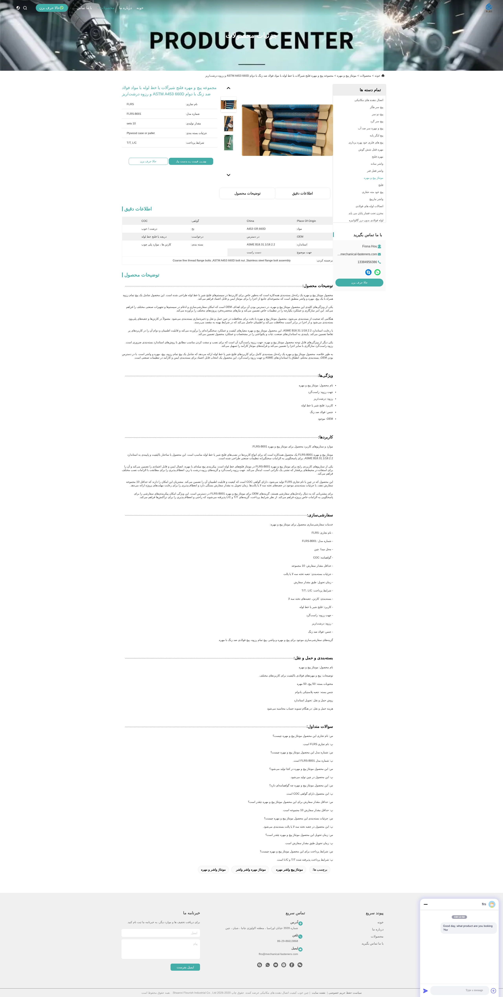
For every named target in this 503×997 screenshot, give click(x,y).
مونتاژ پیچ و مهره (346, 75)
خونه (140, 8)
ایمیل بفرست (185, 967)
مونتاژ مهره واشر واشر (251, 869)
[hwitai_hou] (259, 966)
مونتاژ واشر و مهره (213, 869)
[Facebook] (292, 966)
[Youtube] (275, 966)
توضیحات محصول (247, 193)
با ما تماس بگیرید (82, 8)
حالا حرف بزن (49, 8)
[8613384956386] (267, 966)
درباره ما (125, 8)
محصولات (107, 8)
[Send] (425, 990)
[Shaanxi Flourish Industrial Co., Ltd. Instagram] (283, 966)
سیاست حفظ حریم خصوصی (345, 992)
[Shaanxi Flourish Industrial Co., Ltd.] (489, 8)
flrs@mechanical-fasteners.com (355, 254)
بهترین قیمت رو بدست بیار (191, 161)
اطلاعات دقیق (302, 193)
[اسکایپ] (368, 272)
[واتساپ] (377, 272)
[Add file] (493, 990)
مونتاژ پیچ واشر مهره (289, 869)
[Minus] (425, 904)
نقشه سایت (318, 992)
